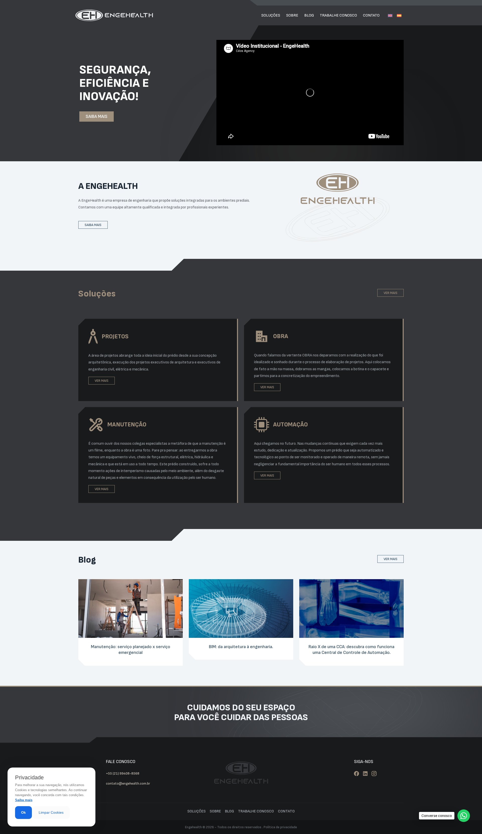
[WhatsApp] (463, 815)
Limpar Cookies (51, 812)
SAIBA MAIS (96, 116)
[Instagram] (374, 774)
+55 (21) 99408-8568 (122, 773)
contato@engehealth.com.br (128, 783)
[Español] (399, 15)
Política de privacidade (280, 827)
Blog (309, 15)
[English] (390, 15)
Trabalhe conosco (338, 15)
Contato (371, 15)
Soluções (270, 15)
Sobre (292, 15)
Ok (23, 812)
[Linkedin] (365, 774)
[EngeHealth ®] (114, 15)
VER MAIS (390, 293)
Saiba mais (23, 800)
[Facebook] (356, 774)
